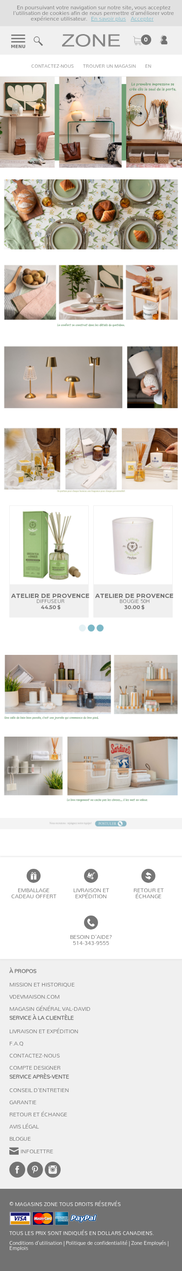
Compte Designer (35, 1068)
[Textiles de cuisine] (91, 214)
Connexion (164, 40)
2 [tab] (91, 628)
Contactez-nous (52, 66)
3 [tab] (100, 628)
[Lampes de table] (91, 377)
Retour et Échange (38, 1114)
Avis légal (24, 1126)
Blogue (20, 1139)
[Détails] (91, 296)
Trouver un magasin (109, 66)
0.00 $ (142, 41)
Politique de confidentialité (96, 1243)
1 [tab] (82, 628)
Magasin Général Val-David (50, 1009)
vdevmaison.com (34, 997)
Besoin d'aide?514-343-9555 (91, 940)
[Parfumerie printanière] (91, 459)
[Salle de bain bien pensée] (91, 690)
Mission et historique (42, 984)
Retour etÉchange (148, 893)
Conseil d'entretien (39, 1090)
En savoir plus (108, 18)
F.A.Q (16, 1043)
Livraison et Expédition (91, 893)
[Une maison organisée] (91, 772)
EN (148, 66)
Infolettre (37, 1151)
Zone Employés (148, 1243)
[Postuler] (91, 823)
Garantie (22, 1102)
